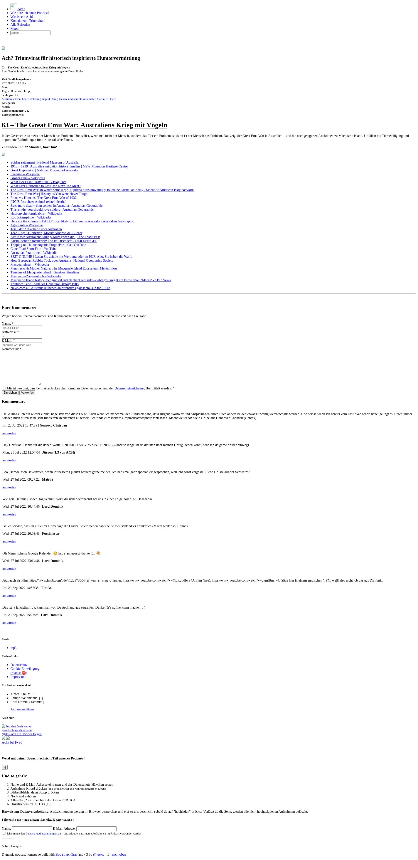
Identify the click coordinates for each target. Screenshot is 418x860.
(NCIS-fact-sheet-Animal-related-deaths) (38, 201)
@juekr (98, 854)
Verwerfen (27, 392)
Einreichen (10, 392)
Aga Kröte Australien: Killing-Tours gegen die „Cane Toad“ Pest (55, 237)
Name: (7, 323)
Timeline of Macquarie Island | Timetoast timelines (44, 272)
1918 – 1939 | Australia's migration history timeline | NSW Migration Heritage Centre (69, 166)
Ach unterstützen (22, 709)
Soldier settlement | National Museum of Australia (44, 162)
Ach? (21, 9)
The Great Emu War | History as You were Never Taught (49, 194)
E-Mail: (8, 340)
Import (46, 99)
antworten (9, 433)
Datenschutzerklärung (130, 388)
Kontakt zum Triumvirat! (27, 20)
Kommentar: (12, 349)
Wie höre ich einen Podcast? (29, 13)
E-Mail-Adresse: (64, 828)
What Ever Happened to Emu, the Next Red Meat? (45, 186)
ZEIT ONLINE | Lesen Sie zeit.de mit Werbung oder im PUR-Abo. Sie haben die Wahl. (71, 256)
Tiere (113, 99)
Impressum (17, 677)
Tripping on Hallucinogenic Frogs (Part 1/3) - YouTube (48, 245)
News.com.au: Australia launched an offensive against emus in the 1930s (60, 288)
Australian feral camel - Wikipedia (33, 252)
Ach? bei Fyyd (12, 742)
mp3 (13, 648)
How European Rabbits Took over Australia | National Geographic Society (61, 260)
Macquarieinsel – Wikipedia (29, 264)
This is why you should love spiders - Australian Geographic (52, 209)
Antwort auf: (10, 332)
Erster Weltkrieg (31, 99)
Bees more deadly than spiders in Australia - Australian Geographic (56, 205)
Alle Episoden (20, 24)
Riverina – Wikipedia (25, 174)
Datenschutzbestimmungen (41, 833)
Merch (14, 28)
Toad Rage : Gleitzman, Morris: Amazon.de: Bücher (46, 233)
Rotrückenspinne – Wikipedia (30, 217)
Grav (74, 854)
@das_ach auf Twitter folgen (22, 734)
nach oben (119, 854)
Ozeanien (102, 99)
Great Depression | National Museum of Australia (44, 170)
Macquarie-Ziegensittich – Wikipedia (35, 276)
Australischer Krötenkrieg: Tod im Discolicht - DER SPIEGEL (53, 241)
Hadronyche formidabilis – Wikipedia (36, 213)
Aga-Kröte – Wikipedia (26, 225)
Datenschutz (18, 665)
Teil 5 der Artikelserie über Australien (36, 229)
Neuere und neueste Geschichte (77, 99)
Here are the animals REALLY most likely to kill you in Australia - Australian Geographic (72, 221)
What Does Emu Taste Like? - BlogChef (38, 182)
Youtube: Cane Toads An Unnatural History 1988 (44, 284)
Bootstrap (62, 854)
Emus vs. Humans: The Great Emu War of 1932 (43, 198)
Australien (8, 99)
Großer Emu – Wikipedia (27, 178)
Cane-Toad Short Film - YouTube (33, 249)
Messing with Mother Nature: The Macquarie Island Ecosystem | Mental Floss (64, 268)
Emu (18, 99)
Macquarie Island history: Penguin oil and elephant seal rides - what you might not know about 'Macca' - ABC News (90, 280)
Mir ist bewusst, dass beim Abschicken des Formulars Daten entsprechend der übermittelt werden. (91, 388)
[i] (4, 767)
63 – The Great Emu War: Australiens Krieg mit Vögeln (84, 125)
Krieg (54, 99)
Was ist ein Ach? (21, 17)
